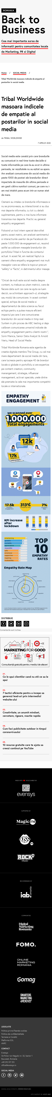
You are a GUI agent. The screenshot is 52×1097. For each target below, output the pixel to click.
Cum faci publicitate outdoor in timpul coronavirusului (24, 730)
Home (4, 72)
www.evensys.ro (24, 1089)
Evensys (4, 1052)
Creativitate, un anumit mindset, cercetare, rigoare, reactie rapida (21, 714)
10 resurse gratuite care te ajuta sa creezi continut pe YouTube (23, 746)
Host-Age (47, 1094)
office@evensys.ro (8, 1065)
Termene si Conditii (9, 1037)
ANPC (3, 1043)
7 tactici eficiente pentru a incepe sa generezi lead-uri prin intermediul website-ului (23, 696)
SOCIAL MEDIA (19, 72)
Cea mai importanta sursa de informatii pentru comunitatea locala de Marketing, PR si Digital (24, 46)
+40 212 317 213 (7, 1062)
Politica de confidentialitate (12, 1034)
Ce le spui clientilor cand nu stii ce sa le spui (25, 678)
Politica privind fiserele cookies (14, 1030)
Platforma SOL (7, 1040)
